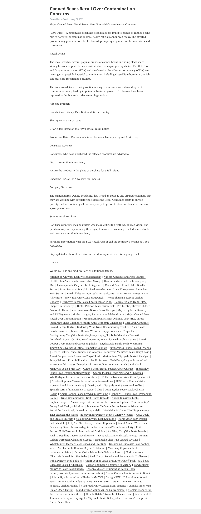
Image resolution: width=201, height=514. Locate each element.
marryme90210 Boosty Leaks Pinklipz (93, 310)
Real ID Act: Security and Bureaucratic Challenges (118, 456)
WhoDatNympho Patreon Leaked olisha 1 (73, 377)
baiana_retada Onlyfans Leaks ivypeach (79, 285)
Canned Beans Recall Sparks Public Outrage (108, 368)
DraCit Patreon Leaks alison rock (95, 306)
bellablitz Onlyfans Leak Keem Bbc (96, 418)
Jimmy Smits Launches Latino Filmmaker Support (78, 347)
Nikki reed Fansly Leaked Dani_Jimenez (103, 485)
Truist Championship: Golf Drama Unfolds (85, 398)
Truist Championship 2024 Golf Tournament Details (97, 364)
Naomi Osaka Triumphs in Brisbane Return (98, 452)
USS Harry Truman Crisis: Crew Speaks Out (125, 377)
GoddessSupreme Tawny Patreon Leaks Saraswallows (82, 381)
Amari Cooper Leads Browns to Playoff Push (75, 356)
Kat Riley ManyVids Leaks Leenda (127, 431)
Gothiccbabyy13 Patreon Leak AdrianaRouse (98, 314)
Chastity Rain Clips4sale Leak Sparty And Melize (114, 385)
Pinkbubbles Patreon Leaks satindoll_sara (90, 293)
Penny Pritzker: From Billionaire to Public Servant (79, 360)
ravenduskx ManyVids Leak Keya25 (117, 435)
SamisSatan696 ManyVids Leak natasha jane (85, 289)
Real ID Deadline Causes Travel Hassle (72, 435)
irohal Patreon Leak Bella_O (66, 460)
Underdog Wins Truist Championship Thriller (103, 327)
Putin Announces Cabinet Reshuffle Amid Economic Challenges (86, 322)
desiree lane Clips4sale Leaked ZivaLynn (126, 356)
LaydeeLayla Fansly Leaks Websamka (121, 343)
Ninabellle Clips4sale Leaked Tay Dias (116, 439)
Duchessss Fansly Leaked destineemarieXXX (87, 301)
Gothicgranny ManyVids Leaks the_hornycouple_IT (79, 335)
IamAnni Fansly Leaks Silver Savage (80, 281)
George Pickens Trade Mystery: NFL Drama (118, 372)
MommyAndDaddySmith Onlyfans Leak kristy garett (114, 318)
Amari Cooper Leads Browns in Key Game (84, 393)
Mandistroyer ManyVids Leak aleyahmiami (100, 490)
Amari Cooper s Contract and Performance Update (100, 402)
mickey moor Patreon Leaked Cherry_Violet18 (106, 414)
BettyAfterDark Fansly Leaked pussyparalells (75, 410)
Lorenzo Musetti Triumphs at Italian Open (111, 469)
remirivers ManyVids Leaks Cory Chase (126, 352)
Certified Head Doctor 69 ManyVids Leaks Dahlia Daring (104, 339)
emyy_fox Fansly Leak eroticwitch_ (85, 297)
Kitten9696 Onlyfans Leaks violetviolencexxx (75, 276)
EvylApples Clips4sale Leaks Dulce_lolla (97, 498)
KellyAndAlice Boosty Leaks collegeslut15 (91, 423)
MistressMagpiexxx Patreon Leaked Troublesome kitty (102, 427)
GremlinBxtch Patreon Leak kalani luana (109, 494)
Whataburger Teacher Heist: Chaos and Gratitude (78, 444)
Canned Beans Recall (59, 19)
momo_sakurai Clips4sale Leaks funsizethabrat (76, 473)
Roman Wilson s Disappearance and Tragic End (108, 331)
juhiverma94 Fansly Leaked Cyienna (130, 347)
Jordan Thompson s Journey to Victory (108, 464)
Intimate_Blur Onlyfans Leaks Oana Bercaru (83, 481)
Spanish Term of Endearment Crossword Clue (76, 389)
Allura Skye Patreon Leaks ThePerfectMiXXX (77, 477)
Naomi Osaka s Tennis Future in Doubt (128, 473)
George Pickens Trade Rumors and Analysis (77, 352)
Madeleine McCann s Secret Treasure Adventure (115, 406)
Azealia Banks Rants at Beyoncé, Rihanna (81, 448)
